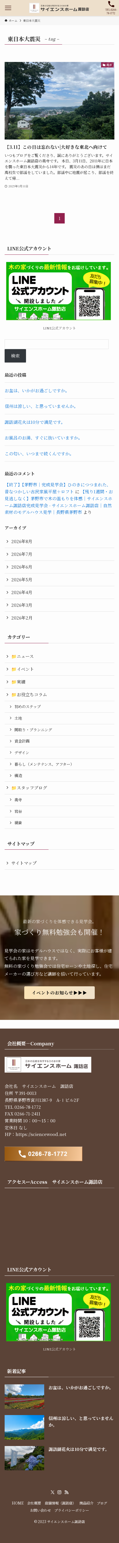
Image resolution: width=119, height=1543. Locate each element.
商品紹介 (86, 1503)
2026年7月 (21, 554)
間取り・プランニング (33, 729)
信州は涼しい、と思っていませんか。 (41, 406)
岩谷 (18, 811)
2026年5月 (21, 579)
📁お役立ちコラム (29, 694)
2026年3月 (21, 605)
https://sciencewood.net (41, 1134)
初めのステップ (27, 706)
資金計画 (21, 741)
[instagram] (59, 1492)
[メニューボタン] (8, 8)
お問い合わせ (40, 1510)
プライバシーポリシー (71, 1510)
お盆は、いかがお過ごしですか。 (37, 390)
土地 (18, 718)
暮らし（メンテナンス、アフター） (44, 764)
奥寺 (18, 799)
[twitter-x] (52, 1492)
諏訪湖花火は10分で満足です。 (35, 422)
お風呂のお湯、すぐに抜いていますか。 (44, 438)
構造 (18, 775)
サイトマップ (24, 863)
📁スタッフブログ (29, 788)
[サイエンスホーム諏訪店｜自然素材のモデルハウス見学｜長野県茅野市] (59, 8)
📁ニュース (22, 656)
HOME (18, 1503)
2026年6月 (21, 567)
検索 (15, 356)
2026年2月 (22, 618)
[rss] (66, 1492)
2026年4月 (21, 592)
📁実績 (18, 682)
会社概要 (34, 1503)
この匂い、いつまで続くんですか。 (39, 453)
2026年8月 (21, 541)
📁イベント (22, 669)
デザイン (21, 752)
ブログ (102, 1503)
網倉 (18, 822)
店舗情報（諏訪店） (60, 1503)
